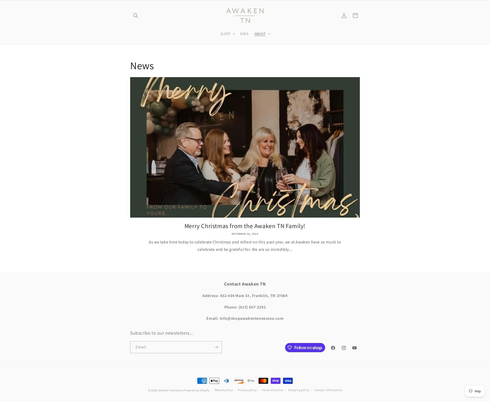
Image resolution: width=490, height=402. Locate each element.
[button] (135, 15)
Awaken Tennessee (170, 390)
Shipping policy (299, 390)
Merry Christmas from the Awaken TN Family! (245, 226)
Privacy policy (247, 390)
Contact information (328, 390)
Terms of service (272, 390)
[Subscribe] (216, 347)
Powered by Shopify (196, 390)
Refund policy (224, 390)
